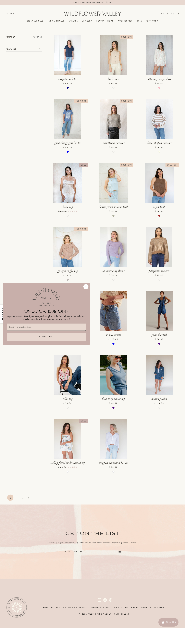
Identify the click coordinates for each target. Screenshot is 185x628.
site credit (121, 614)
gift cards (131, 607)
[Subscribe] (119, 551)
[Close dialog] (85, 286)
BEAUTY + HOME (105, 21)
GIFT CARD (152, 21)
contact (118, 607)
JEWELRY (87, 21)
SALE (139, 21)
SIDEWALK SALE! (36, 21)
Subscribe (46, 337)
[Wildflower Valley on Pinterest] (109, 600)
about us (48, 607)
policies (146, 607)
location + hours (99, 607)
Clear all (37, 37)
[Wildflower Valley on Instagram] (98, 600)
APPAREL (73, 21)
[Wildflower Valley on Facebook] (103, 600)
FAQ (58, 607)
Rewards (159, 607)
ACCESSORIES (125, 21)
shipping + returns (74, 607)
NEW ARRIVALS (56, 21)
